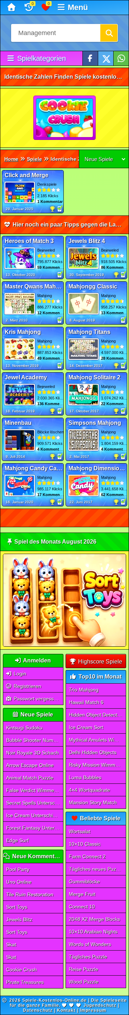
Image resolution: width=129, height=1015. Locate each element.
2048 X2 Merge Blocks (94, 919)
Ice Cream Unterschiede (33, 815)
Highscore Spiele (99, 662)
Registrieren (26, 686)
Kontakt (66, 1010)
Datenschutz (38, 1010)
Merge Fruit (82, 894)
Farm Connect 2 (87, 856)
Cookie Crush (21, 969)
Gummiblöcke (84, 881)
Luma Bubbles (85, 777)
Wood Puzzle (84, 982)
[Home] (12, 7)
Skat (11, 944)
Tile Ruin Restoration (29, 894)
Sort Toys (16, 907)
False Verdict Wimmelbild (34, 790)
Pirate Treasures (25, 982)
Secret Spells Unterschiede (34, 803)
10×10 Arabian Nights (93, 931)
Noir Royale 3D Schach (32, 753)
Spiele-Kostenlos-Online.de (54, 1000)
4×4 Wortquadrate (89, 790)
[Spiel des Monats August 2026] (64, 645)
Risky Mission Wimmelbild (97, 765)
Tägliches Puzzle (88, 957)
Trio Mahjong (84, 690)
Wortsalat (79, 831)
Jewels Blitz (19, 919)
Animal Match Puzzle (29, 778)
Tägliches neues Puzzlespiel (97, 869)
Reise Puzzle (83, 969)
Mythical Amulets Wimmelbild (97, 740)
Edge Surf (17, 840)
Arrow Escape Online (30, 765)
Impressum (93, 1010)
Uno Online (19, 882)
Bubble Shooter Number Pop (34, 740)
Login (19, 673)
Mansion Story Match (93, 802)
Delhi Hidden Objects (92, 752)
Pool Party (17, 869)
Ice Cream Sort (86, 727)
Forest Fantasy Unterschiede (34, 828)
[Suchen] (109, 33)
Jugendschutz (99, 1005)
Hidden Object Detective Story (97, 715)
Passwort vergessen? (37, 698)
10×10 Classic (85, 844)
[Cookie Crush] (65, 118)
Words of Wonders (90, 944)
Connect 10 (82, 906)
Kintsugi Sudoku (24, 727)
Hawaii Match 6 (86, 702)
